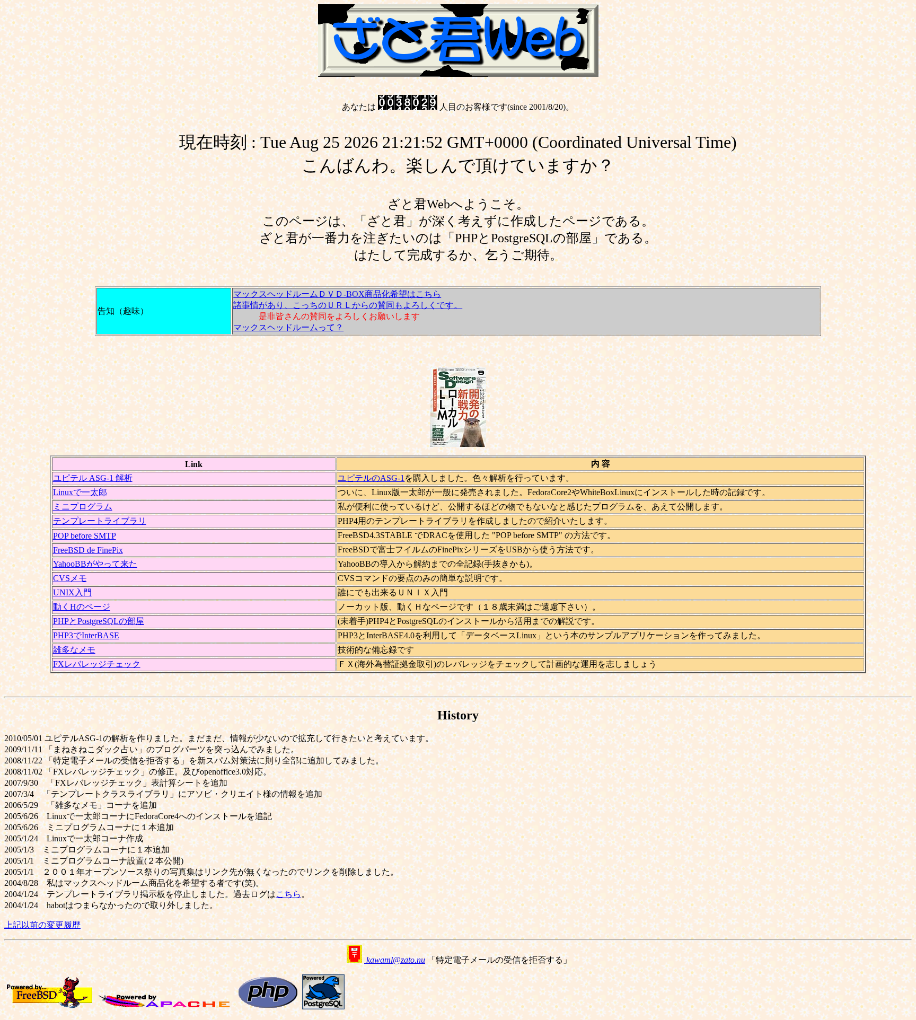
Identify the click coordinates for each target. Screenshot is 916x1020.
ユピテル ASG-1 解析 (93, 477)
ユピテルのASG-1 (371, 477)
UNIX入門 (72, 592)
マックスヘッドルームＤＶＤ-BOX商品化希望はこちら (337, 293)
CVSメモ (70, 578)
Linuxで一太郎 (80, 492)
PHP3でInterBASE (86, 635)
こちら (288, 894)
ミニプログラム (82, 506)
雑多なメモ (74, 649)
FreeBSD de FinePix (88, 550)
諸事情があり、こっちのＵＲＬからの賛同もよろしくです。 (347, 305)
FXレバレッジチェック (96, 664)
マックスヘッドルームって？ (288, 327)
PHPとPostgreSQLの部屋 (98, 621)
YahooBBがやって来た (95, 563)
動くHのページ (81, 606)
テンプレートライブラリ (99, 520)
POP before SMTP (84, 535)
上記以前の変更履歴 (42, 924)
